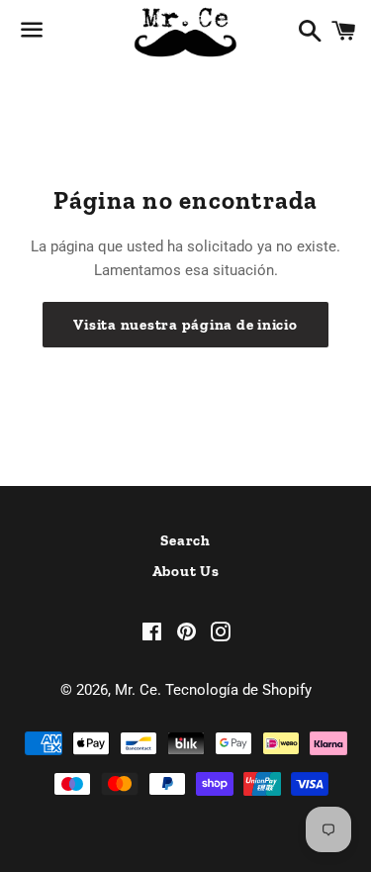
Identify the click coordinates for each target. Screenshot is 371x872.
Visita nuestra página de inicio (185, 325)
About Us (186, 571)
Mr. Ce (136, 690)
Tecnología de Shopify (238, 690)
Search (185, 540)
